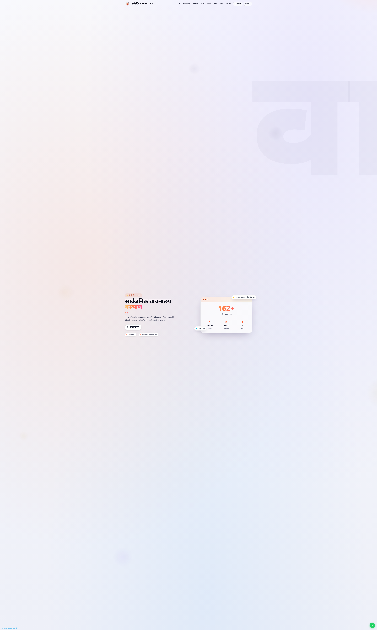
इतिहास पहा (134, 327)
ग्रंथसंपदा (195, 4)
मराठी (238, 4)
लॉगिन (248, 4)
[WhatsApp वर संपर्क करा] (372, 625)
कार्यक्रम (209, 4)
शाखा (215, 4)
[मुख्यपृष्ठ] (179, 4)
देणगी (222, 4)
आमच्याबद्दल (186, 4)
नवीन (202, 4)
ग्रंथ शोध (228, 4)
